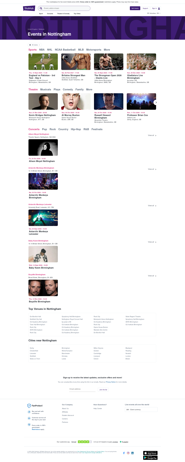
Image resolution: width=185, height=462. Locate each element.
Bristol (128, 359)
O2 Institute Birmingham (70, 324)
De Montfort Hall (35, 316)
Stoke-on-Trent (35, 359)
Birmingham (66, 348)
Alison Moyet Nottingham (38, 134)
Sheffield (33, 356)
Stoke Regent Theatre (133, 316)
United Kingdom (33, 29)
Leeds (64, 359)
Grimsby (64, 356)
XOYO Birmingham (36, 330)
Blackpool (129, 348)
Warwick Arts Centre (100, 330)
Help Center (97, 408)
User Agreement (81, 451)
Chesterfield (34, 351)
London (128, 356)
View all (151, 135)
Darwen (96, 351)
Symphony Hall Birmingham (71, 316)
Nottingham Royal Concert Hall (72, 319)
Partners (65, 422)
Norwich (128, 353)
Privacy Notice (111, 382)
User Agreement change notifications (92, 452)
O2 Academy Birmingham (38, 322)
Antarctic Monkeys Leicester (40, 204)
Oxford (96, 359)
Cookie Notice (100, 451)
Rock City (33, 327)
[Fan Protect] (35, 406)
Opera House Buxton (101, 327)
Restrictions (36, 429)
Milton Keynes (98, 348)
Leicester (33, 353)
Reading (128, 351)
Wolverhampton (67, 351)
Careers (65, 419)
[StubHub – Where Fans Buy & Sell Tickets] (29, 8)
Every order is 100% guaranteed (98, 2)
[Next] (156, 62)
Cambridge (97, 353)
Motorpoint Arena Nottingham (104, 319)
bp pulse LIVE (66, 322)
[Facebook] (124, 456)
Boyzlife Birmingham (36, 274)
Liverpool (97, 356)
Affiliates (65, 412)
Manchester (66, 353)
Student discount (68, 415)
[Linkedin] (132, 456)
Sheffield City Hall (36, 319)
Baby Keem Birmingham (38, 240)
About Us (65, 408)
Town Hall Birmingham (37, 324)
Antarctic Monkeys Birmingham (41, 168)
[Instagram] (128, 456)
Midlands (41, 29)
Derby (32, 348)
